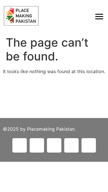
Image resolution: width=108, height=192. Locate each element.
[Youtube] (89, 145)
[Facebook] (37, 145)
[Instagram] (71, 145)
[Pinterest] (54, 145)
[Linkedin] (19, 145)
